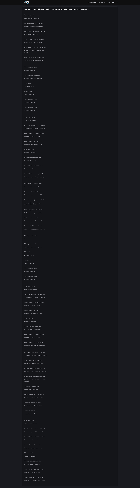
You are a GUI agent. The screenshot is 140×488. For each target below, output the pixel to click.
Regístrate (102, 2)
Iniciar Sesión (92, 2)
